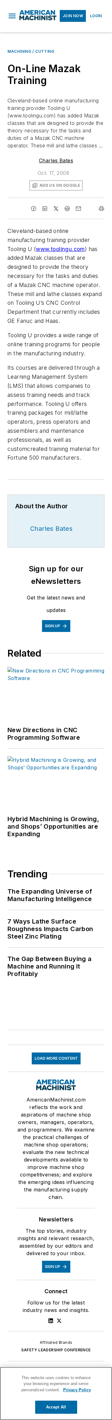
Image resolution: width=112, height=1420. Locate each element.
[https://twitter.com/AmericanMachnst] (59, 1321)
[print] (101, 208)
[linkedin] (45, 208)
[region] (56, 1393)
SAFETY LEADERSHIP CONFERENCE (56, 1350)
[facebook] (33, 208)
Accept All (56, 1407)
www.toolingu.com (60, 249)
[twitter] (56, 208)
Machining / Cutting (30, 51)
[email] (78, 208)
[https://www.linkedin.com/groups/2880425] (51, 1321)
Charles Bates (56, 160)
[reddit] (67, 208)
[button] (12, 16)
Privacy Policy (77, 1390)
